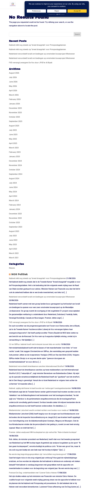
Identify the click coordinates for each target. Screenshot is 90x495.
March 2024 (14, 200)
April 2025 (13, 143)
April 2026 (13, 91)
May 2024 (13, 192)
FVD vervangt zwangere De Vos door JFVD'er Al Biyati (30, 322)
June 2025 (13, 134)
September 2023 (15, 227)
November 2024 (15, 165)
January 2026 (14, 104)
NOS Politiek (19, 274)
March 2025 (14, 148)
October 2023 (14, 222)
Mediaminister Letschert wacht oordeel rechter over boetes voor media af (39, 410)
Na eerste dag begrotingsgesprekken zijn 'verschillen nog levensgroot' (37, 454)
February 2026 (15, 99)
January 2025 (14, 156)
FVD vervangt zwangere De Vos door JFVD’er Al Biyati (30, 63)
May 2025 (13, 139)
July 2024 (13, 183)
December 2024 (15, 161)
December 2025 (15, 108)
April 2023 (13, 249)
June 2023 (13, 240)
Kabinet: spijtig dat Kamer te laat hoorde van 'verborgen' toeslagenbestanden (40, 388)
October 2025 (14, 117)
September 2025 (15, 121)
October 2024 (14, 170)
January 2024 (14, 209)
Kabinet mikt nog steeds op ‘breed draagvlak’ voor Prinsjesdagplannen (37, 45)
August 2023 (14, 231)
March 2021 (14, 258)
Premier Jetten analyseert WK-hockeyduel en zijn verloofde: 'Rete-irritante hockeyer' (43, 432)
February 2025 (15, 152)
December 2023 (15, 214)
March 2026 (14, 95)
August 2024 (14, 178)
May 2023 (13, 244)
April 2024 (13, 196)
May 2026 (13, 86)
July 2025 (13, 130)
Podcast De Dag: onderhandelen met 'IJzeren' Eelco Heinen (33, 473)
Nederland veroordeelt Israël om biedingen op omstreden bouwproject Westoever (42, 54)
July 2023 (13, 236)
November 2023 (15, 218)
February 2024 (15, 205)
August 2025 (14, 126)
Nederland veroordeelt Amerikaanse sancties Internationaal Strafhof (36, 366)
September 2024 (15, 174)
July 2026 (13, 77)
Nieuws (12, 268)
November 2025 (15, 112)
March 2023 (14, 253)
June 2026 (13, 82)
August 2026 (14, 73)
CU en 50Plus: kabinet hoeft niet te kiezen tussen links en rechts (34, 344)
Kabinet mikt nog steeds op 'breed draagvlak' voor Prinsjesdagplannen (37, 278)
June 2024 (13, 187)
